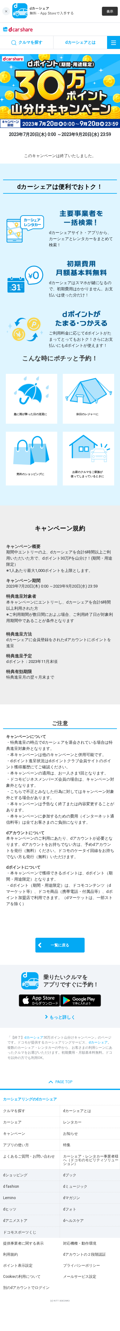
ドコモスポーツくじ (19, 1232)
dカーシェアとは (77, 1111)
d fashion (11, 1186)
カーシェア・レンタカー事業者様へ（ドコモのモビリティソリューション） (90, 1160)
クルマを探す (14, 1111)
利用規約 (10, 1254)
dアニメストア (15, 1220)
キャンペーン (14, 1133)
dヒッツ (9, 1209)
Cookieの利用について (22, 1276)
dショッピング (15, 1175)
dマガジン (71, 1198)
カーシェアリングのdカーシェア (30, 1099)
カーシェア (12, 1122)
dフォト (69, 1209)
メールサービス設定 (79, 1276)
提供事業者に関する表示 (23, 1243)
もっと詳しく (62, 1017)
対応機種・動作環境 (79, 1243)
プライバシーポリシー (81, 1265)
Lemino (9, 1198)
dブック (69, 1175)
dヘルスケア (73, 1220)
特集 (66, 1145)
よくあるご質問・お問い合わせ (29, 1156)
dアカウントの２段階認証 (84, 1254)
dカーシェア (33, 1038)
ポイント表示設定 (18, 1265)
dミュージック (75, 1186)
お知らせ (70, 1133)
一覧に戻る (60, 945)
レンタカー (72, 1122)
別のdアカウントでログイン (26, 1287)
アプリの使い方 (16, 1145)
